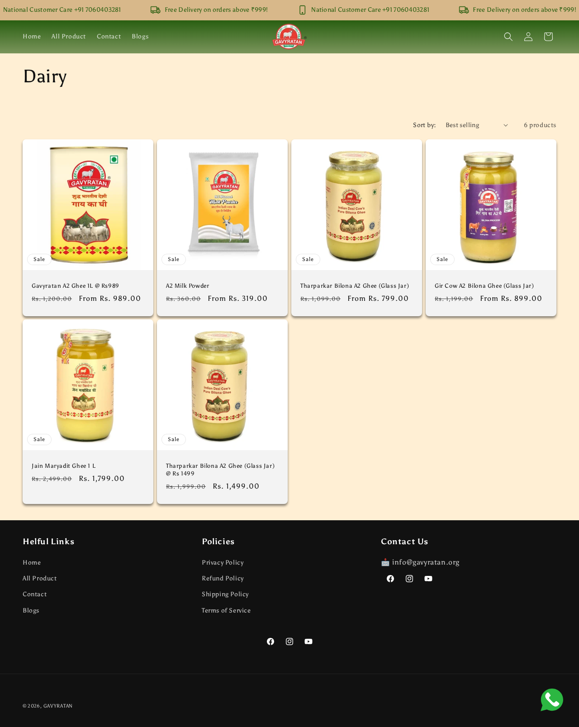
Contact (35, 595)
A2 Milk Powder (187, 285)
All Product (40, 579)
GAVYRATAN (58, 706)
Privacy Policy (222, 563)
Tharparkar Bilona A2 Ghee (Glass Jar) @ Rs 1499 (220, 469)
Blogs (31, 610)
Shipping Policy (225, 595)
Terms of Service (226, 610)
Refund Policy (223, 579)
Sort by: (424, 125)
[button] (508, 37)
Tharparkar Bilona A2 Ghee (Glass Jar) (354, 285)
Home (32, 563)
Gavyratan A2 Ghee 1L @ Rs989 (75, 285)
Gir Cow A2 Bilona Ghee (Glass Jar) (484, 285)
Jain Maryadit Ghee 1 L (63, 465)
